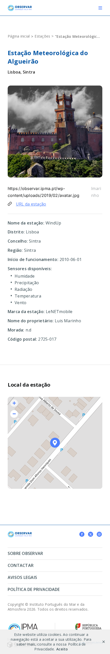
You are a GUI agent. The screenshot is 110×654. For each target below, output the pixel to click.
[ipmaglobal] (20, 533)
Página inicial (19, 36)
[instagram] (99, 534)
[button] (55, 443)
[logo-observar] (20, 6)
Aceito (62, 649)
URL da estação (31, 204)
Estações (42, 36)
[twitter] (90, 534)
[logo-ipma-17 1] (23, 624)
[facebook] (81, 534)
